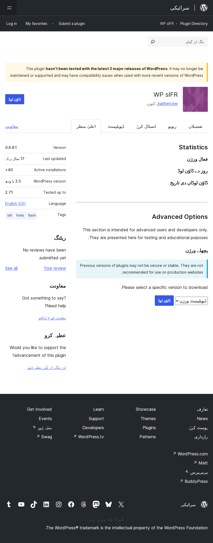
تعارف (202, 409)
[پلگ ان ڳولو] (153, 42)
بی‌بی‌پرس (196, 472)
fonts (20, 215)
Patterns (147, 436)
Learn (98, 409)
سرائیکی (188, 504)
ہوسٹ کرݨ (198, 427)
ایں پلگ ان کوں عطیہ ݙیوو (46, 367)
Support (96, 418)
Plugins (149, 427)
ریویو (172, 126)
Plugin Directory (194, 23)
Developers (93, 427)
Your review (55, 268)
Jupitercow (167, 103)
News (202, 418)
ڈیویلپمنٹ (116, 126)
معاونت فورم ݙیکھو (52, 317)
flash (32, 215)
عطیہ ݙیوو (42, 427)
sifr (9, 215)
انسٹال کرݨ (146, 126)
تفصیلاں (195, 126)
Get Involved (39, 409)
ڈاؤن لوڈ (15, 99)
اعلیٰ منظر (86, 126)
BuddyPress (193, 481)
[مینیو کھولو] (8, 8)
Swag (44, 436)
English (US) (15, 203)
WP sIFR (166, 94)
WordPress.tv (88, 436)
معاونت (11, 126)
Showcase (146, 409)
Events (45, 418)
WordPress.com (190, 453)
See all (11, 268)
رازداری (201, 436)
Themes (148, 418)
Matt (200, 462)
